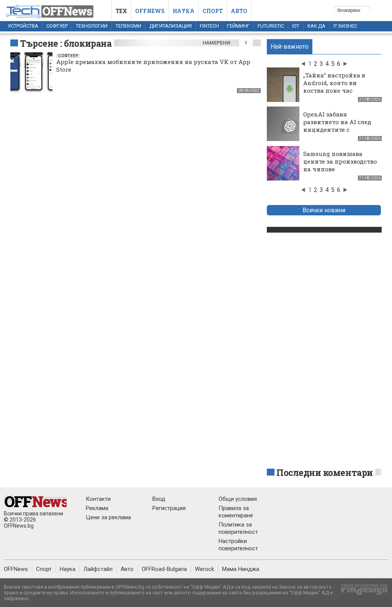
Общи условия (238, 498)
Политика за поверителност (238, 528)
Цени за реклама (108, 517)
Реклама (97, 508)
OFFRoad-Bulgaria (164, 569)
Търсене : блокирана (65, 43)
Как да (316, 26)
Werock (204, 569)
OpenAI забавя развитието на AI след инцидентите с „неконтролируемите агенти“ (337, 129)
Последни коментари (324, 472)
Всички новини (323, 210)
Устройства (23, 26)
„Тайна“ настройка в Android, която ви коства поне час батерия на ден (334, 86)
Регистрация (169, 508)
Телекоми (128, 26)
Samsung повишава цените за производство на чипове (340, 161)
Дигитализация (170, 26)
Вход (158, 498)
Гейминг (238, 26)
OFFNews (16, 569)
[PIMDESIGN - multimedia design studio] (361, 592)
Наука (183, 11)
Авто (239, 11)
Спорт (213, 11)
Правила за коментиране (236, 512)
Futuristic (271, 26)
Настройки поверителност (238, 545)
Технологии (92, 26)
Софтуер (57, 26)
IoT (295, 26)
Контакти (98, 498)
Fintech (209, 26)
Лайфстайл (98, 569)
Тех (121, 11)
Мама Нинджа (240, 569)
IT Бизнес (345, 26)
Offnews (150, 11)
